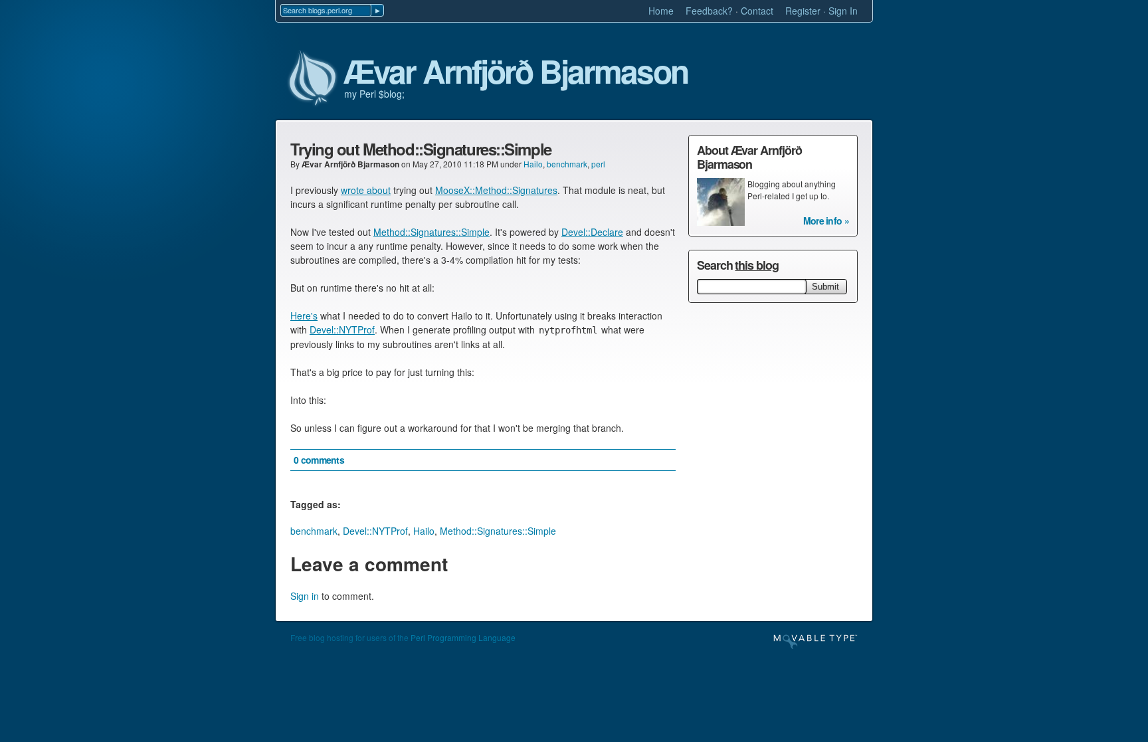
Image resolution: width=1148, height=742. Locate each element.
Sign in (304, 596)
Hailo (533, 163)
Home (661, 10)
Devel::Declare (592, 231)
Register (802, 10)
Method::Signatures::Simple (431, 231)
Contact (757, 10)
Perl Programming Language (463, 637)
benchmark (567, 163)
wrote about (366, 190)
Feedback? (709, 10)
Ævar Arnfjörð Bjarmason (515, 72)
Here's (304, 315)
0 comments (319, 459)
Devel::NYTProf (342, 329)
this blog (756, 265)
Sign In (843, 10)
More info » (826, 220)
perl (598, 163)
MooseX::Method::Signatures (496, 190)
